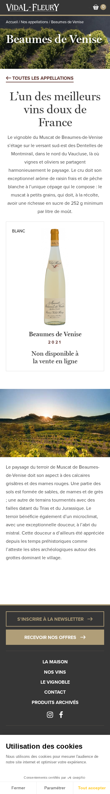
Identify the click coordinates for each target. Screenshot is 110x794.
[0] (96, 7)
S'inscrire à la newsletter (50, 619)
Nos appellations (34, 22)
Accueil (12, 22)
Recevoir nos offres (50, 637)
